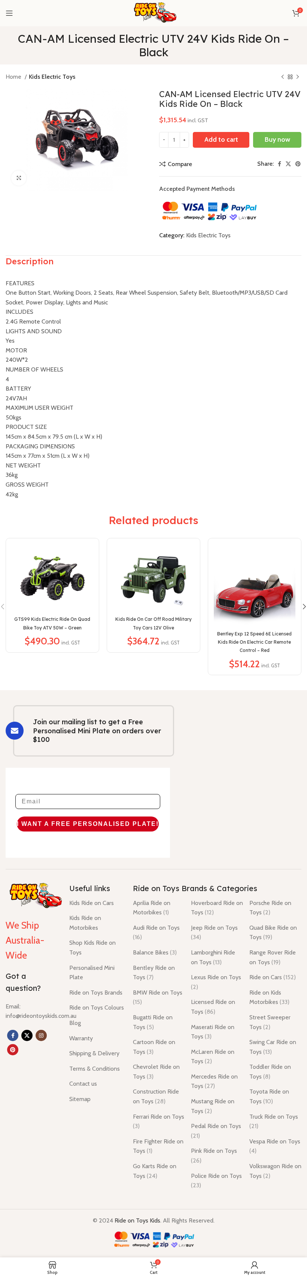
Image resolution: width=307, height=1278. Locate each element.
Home (14, 76)
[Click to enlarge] (18, 178)
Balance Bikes (155, 952)
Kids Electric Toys (52, 76)
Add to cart (221, 139)
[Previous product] (282, 77)
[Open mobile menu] (9, 13)
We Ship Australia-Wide (25, 940)
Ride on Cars (272, 977)
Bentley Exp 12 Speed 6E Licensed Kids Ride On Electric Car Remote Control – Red (254, 642)
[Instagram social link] (41, 1035)
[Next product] (297, 77)
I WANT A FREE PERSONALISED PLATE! (88, 824)
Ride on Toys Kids (137, 1220)
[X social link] (288, 164)
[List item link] (41, 1011)
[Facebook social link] (279, 164)
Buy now (277, 139)
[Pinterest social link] (298, 164)
